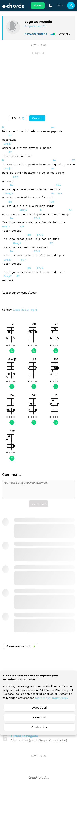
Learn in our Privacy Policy (51, 698)
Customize (39, 727)
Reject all (39, 717)
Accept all (39, 707)
